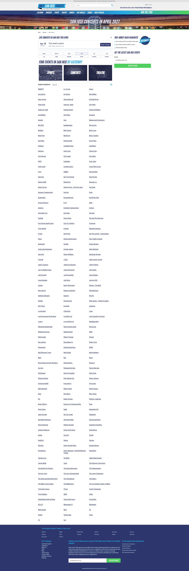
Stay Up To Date (105, 53)
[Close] (115, 33)
